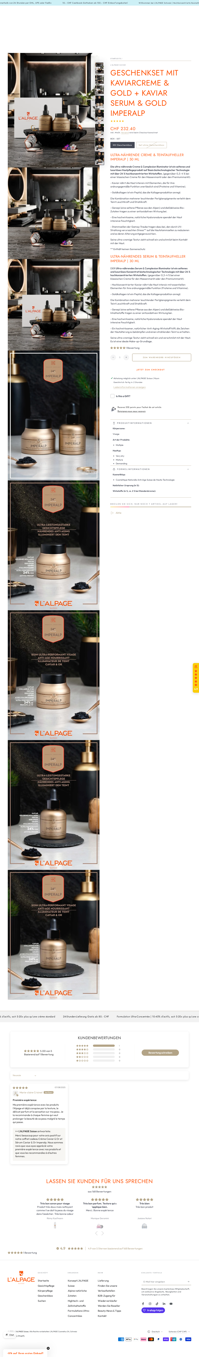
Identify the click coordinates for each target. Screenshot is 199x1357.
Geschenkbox (45, 1295)
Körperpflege (45, 1290)
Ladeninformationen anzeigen (129, 387)
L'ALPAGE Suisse (118, 65)
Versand (125, 132)
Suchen (42, 1300)
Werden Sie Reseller (109, 1305)
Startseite (115, 59)
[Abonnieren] (189, 1281)
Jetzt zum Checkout (151, 369)
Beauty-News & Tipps (109, 1310)
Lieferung (103, 1280)
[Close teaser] (48, 1348)
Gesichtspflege (46, 1285)
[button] (118, 347)
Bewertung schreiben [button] (160, 1052)
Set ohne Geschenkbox (151, 146)
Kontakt (102, 1315)
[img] (20, 1087)
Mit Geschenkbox (122, 146)
